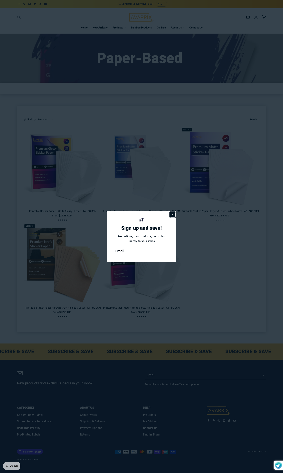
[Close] (172, 214)
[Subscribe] (167, 251)
